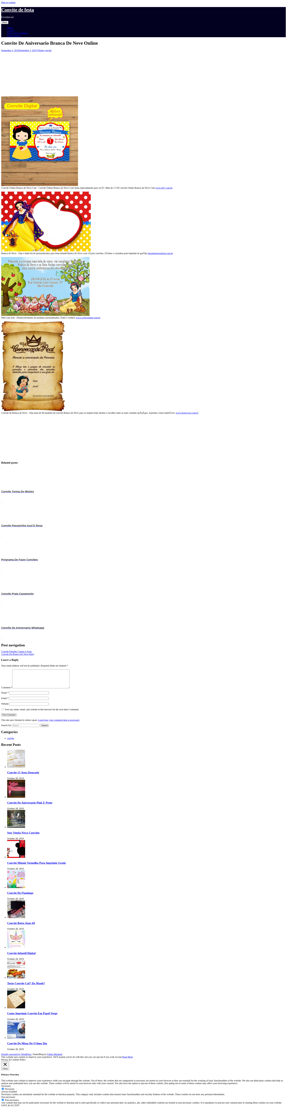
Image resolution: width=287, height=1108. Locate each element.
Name (5, 692)
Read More (127, 1057)
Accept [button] (118, 1057)
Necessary (9, 1089)
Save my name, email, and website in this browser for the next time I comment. (42, 709)
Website (5, 704)
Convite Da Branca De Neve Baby (17, 654)
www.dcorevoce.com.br (187, 413)
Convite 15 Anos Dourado (23, 772)
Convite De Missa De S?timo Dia (27, 1043)
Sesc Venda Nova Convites (23, 832)
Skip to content (8, 2)
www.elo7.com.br (163, 188)
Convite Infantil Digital (21, 953)
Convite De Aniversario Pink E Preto (29, 802)
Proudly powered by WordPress (16, 1054)
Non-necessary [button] (8, 1097)
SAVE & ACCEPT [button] (10, 1105)
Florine (40, 50)
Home (10, 27)
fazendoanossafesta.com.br (160, 253)
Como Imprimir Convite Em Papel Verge (32, 1013)
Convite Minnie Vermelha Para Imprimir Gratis (36, 862)
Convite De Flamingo (20, 892)
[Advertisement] (91, 73)
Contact (10, 30)
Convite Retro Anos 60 (21, 923)
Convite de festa (17, 9)
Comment (6, 687)
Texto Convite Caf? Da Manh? (26, 983)
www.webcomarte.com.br (88, 317)
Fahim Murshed (54, 1054)
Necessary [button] (6, 1086)
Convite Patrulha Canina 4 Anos (16, 651)
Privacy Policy (14, 36)
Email (5, 698)
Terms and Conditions (17, 33)
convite (48, 50)
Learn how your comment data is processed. (59, 720)
